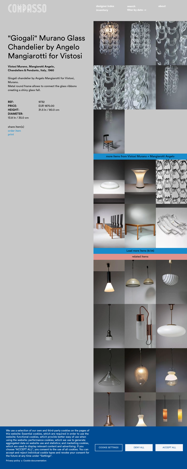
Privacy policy (13, 461)
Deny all (139, 447)
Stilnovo (101, 264)
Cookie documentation (34, 461)
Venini (162, 396)
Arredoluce (165, 308)
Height (13, 110)
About (162, 6)
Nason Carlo (104, 360)
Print (11, 134)
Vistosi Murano (168, 168)
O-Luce (100, 308)
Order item (14, 130)
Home (27, 8)
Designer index (105, 6)
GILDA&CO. (166, 176)
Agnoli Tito (114, 308)
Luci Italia (133, 264)
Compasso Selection (109, 396)
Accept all (169, 447)
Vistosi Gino (104, 164)
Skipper (101, 212)
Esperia (163, 268)
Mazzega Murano (107, 356)
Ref (10, 102)
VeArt (162, 356)
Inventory (102, 10)
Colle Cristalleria (169, 212)
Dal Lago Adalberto (171, 264)
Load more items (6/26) (140, 250)
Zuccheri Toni (167, 352)
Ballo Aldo (165, 172)
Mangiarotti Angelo (171, 164)
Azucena (140, 312)
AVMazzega (103, 352)
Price (12, 106)
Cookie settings (108, 447)
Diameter (15, 113)
